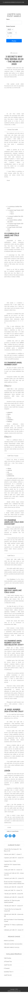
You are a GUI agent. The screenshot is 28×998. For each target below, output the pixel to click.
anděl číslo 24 (10, 555)
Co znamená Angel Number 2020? (15, 210)
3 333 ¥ (9, 827)
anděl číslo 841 (8, 975)
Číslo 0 (12, 213)
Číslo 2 (12, 212)
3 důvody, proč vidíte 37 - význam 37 (13, 854)
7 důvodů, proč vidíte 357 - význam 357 (13, 905)
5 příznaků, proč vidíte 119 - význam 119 (13, 930)
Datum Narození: (10, 26)
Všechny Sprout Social (11, 947)
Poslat (14, 41)
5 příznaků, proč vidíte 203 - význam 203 (13, 897)
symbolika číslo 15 (8, 971)
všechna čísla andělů (12, 129)
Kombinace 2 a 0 (14, 579)
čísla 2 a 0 (20, 273)
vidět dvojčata (7, 958)
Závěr (8, 230)
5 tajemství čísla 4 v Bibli (10, 861)
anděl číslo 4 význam (12, 455)
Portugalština (9, 940)
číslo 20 (11, 606)
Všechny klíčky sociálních (13, 944)
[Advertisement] (14, 101)
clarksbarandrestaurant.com (13, 2)
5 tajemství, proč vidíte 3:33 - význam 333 (14, 878)
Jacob (22, 611)
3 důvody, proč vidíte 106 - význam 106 (13, 887)
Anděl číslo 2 (10, 388)
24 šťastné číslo (8, 961)
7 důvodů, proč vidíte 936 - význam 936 (13, 893)
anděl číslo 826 (8, 965)
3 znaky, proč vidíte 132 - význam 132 (13, 869)
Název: (8, 19)
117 (19, 606)
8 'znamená (6, 968)
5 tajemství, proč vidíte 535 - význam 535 (14, 857)
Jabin (15, 624)
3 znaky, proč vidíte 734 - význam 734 (13, 890)
